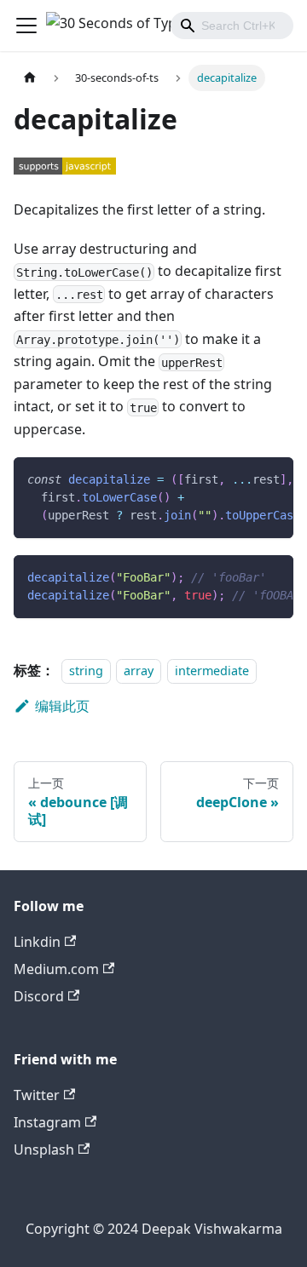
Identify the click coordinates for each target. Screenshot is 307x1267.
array (139, 670)
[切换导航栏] (26, 25)
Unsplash (44, 1149)
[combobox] (232, 25)
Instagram (47, 1122)
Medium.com (56, 969)
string (86, 670)
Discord (39, 996)
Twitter (37, 1095)
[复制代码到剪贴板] (272, 478)
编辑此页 (62, 706)
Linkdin (37, 941)
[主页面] (30, 78)
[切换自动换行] (241, 478)
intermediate (212, 670)
